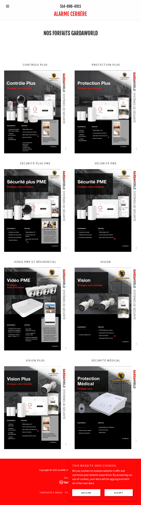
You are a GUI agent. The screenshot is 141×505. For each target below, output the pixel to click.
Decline (86, 492)
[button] (14, 6)
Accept (118, 492)
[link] (70, 15)
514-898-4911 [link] (70, 6)
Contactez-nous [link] (51, 492)
